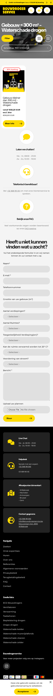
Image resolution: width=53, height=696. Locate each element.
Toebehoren (9, 616)
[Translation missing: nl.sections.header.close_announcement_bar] (50, 2)
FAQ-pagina (30, 228)
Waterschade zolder (13, 642)
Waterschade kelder (13, 629)
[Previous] (6, 2)
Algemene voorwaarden (15, 568)
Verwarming (9, 611)
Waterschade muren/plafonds (18, 633)
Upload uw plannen (13, 403)
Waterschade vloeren (14, 638)
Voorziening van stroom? (16, 358)
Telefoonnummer (12, 287)
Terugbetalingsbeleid (14, 577)
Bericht (7, 370)
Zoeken (7, 546)
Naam (6, 263)
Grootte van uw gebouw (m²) (18, 299)
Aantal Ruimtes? (11, 323)
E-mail (7, 275)
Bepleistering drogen (14, 620)
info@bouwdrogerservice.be (31, 521)
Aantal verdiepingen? (14, 311)
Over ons (7, 560)
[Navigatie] (47, 10)
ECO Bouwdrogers (12, 603)
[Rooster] (39, 38)
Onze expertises (11, 551)
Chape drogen (10, 625)
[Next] (46, 2)
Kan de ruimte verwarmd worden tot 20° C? (25, 346)
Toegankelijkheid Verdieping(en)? (20, 335)
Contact (7, 586)
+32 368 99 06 (13, 191)
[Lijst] (48, 38)
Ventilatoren (9, 607)
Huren (6, 555)
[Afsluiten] (50, 682)
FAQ (5, 581)
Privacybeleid (10, 573)
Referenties (9, 564)
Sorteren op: (9, 48)
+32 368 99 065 (25, 467)
